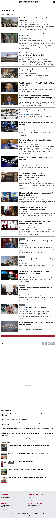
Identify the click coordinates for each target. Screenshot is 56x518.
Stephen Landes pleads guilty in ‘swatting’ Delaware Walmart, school (35, 272)
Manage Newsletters (6, 496)
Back (6, 2)
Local (30, 499)
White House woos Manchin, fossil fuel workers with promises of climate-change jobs (37, 96)
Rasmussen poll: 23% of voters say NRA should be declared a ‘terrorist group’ (37, 222)
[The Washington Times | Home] (30, 2)
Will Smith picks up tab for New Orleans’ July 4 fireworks (37, 84)
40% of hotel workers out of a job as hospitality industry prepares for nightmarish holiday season (32, 175)
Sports (30, 500)
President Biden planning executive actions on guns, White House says (37, 111)
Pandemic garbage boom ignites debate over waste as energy (36, 70)
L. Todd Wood (24, 245)
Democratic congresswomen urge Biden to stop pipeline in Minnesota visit (35, 54)
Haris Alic (23, 100)
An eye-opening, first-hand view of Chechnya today (36, 260)
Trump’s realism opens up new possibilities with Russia (36, 288)
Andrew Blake (24, 162)
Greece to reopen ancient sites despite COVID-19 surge (37, 123)
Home (2, 6)
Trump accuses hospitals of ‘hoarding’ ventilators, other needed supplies (34, 208)
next (32, 336)
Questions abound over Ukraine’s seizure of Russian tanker (36, 323)
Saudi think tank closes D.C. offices (32, 307)
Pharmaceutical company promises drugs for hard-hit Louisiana (36, 194)
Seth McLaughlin (25, 114)
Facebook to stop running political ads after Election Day (36, 158)
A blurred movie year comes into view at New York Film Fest (36, 35)
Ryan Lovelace (24, 179)
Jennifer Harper (24, 225)
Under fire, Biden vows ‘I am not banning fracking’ (35, 141)
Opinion (31, 497)
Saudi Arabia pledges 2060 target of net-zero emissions (36, 19)
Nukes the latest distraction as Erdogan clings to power (37, 242)
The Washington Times (35, 496)
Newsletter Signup (5, 497)
